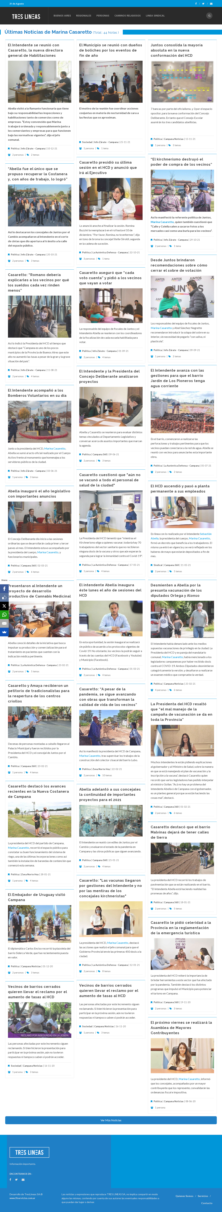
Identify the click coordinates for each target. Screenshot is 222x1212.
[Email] (4, 623)
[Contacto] (211, 3)
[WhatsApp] (4, 614)
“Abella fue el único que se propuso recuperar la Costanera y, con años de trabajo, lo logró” (38, 174)
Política (15, 148)
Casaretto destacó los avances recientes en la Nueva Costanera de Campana (38, 791)
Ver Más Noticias (111, 1120)
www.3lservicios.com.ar (22, 1198)
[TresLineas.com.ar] (28, 15)
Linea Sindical (155, 15)
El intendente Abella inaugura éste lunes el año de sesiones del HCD (110, 590)
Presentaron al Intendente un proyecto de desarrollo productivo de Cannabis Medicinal (39, 591)
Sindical (158, 565)
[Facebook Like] (4, 597)
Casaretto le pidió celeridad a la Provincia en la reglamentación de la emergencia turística (181, 928)
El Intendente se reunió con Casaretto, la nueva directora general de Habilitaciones (35, 50)
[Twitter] (205, 3)
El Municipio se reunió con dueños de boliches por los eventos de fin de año (110, 50)
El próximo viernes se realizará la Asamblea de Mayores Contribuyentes (181, 1027)
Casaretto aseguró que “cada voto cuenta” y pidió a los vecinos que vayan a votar (110, 278)
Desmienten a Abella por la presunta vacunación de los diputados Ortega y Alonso (176, 590)
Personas (102, 15)
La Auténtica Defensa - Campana (110, 252)
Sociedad (87, 142)
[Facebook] (197, 3)
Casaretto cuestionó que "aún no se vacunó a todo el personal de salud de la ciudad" (110, 480)
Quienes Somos (184, 1195)
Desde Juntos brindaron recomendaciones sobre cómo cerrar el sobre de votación (179, 265)
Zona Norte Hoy (101, 769)
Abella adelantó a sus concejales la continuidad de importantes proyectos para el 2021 (110, 794)
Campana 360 (99, 454)
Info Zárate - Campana (33, 148)
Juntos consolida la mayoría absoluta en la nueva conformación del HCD (177, 50)
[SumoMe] (4, 632)
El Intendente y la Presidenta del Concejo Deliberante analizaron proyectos (109, 376)
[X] (4, 606)
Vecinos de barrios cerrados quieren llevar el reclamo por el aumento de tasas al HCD (108, 990)
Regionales (83, 15)
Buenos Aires (62, 15)
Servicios (203, 1195)
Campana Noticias (173, 139)
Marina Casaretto (162, 221)
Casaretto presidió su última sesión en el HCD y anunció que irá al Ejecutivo (108, 167)
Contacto (206, 1203)
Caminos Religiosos (127, 15)
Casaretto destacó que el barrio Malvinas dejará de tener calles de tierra (180, 832)
